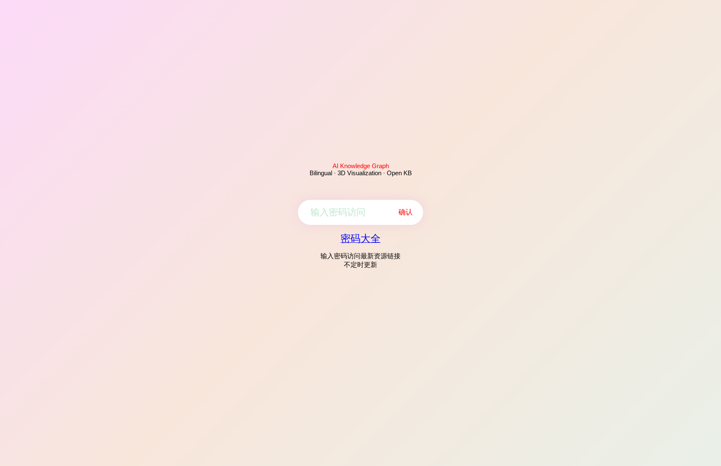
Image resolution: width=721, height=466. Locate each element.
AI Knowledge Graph (361, 165)
